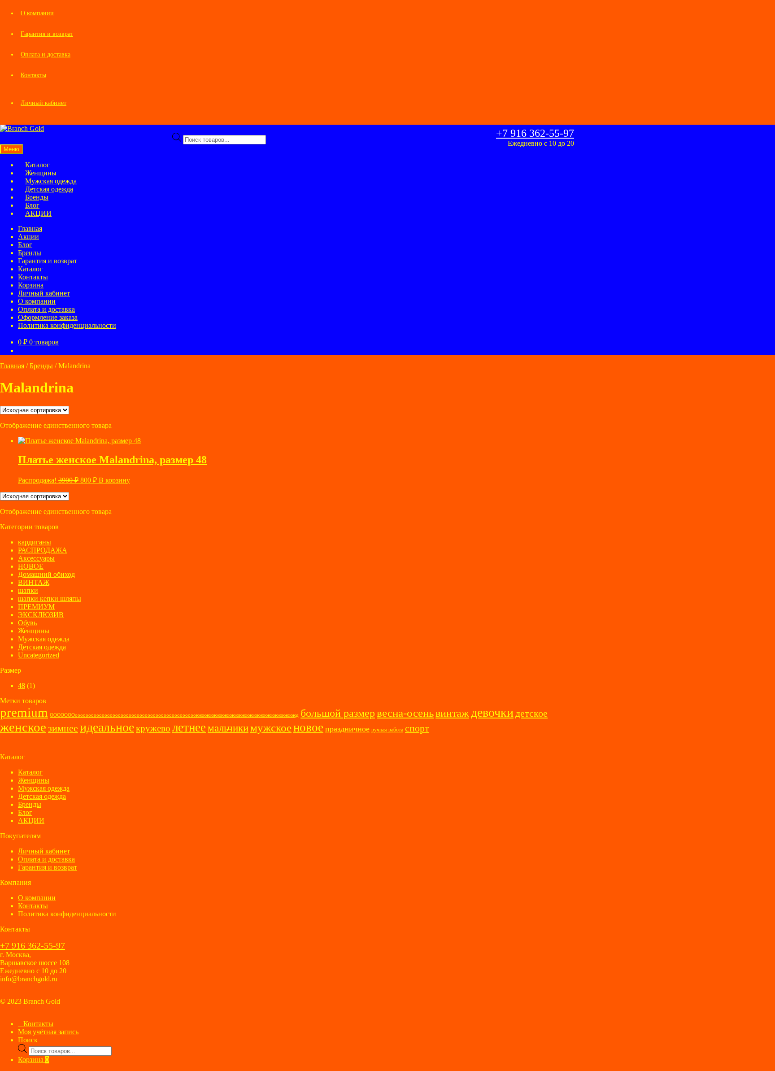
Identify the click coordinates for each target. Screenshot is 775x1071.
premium (24, 712)
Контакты (33, 75)
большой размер (337, 713)
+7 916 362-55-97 (535, 133)
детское (531, 713)
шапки (28, 590)
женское (23, 727)
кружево (153, 728)
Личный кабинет (43, 103)
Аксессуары (36, 558)
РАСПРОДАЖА (42, 550)
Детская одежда (42, 647)
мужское (271, 728)
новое (308, 727)
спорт (417, 728)
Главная (30, 228)
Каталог (30, 269)
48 (21, 685)
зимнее (63, 728)
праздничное (347, 728)
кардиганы (34, 542)
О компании (37, 13)
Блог (25, 244)
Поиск (28, 1040)
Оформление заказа (48, 317)
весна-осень (405, 713)
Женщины (33, 631)
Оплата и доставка (45, 54)
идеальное (107, 727)
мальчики (228, 728)
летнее (189, 727)
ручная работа (387, 730)
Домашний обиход (46, 574)
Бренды (29, 253)
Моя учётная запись (48, 1032)
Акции (28, 236)
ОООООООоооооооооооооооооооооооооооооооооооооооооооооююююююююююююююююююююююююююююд (174, 715)
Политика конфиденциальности (67, 325)
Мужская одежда (44, 639)
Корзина (31, 285)
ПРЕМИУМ (36, 606)
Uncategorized (38, 655)
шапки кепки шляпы (49, 598)
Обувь (27, 623)
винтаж (452, 713)
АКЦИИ (38, 213)
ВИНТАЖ (33, 582)
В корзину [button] (114, 480)
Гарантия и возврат (47, 33)
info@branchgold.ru (28, 979)
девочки (492, 712)
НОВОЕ (31, 566)
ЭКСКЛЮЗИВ (41, 614)
